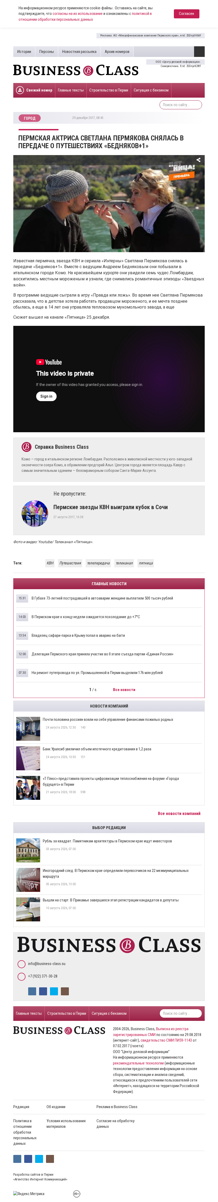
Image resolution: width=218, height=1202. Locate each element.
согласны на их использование (78, 13)
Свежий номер (39, 90)
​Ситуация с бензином (151, 90)
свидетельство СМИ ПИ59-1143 (166, 1040)
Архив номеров (117, 51)
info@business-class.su (46, 963)
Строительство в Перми (108, 90)
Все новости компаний (180, 813)
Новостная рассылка (79, 51)
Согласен (186, 13)
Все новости (124, 689)
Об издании (56, 1106)
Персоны (46, 51)
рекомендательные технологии (138, 1063)
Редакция (21, 1106)
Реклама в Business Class (117, 1106)
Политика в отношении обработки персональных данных (25, 1132)
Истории (24, 51)
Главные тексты (71, 90)
